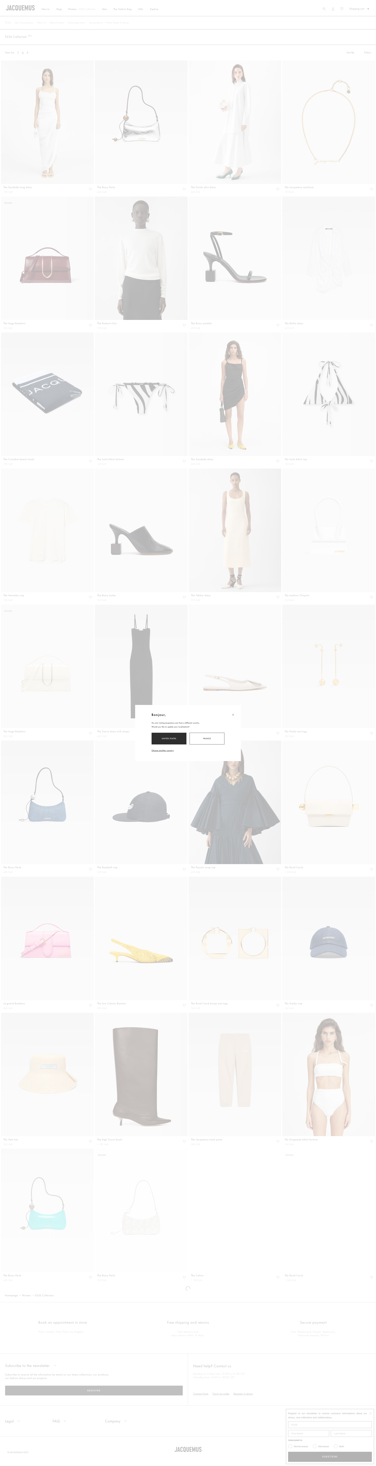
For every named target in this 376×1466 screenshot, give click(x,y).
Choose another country (163, 750)
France (207, 738)
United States (169, 738)
